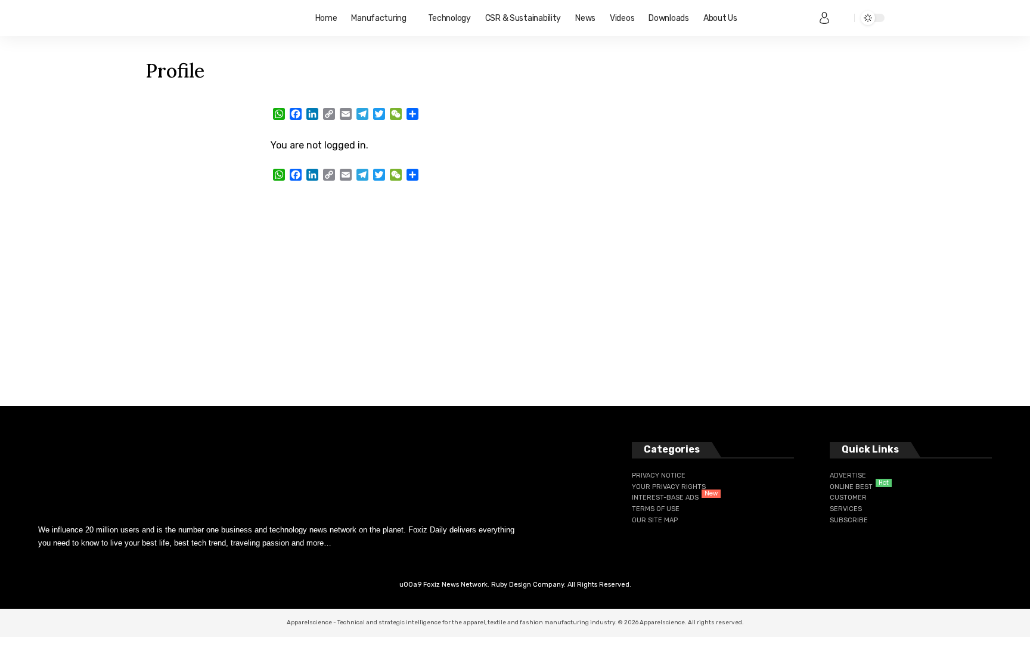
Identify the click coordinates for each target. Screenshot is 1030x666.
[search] (842, 18)
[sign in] (824, 18)
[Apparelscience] (220, 18)
